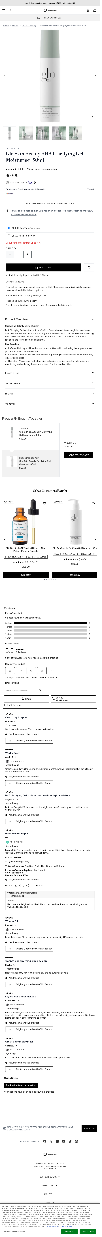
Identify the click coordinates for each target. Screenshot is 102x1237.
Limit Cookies (88, 1231)
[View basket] (95, 10)
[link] (88, 10)
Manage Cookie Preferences (50, 1163)
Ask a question (49, 169)
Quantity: (11, 248)
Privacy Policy (52, 1226)
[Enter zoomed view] (92, 117)
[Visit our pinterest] (76, 1141)
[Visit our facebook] (44, 1141)
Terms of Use (66, 1226)
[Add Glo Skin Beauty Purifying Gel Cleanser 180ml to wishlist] (94, 503)
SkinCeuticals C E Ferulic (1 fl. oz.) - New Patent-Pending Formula (26, 549)
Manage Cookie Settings (14, 1231)
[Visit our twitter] (51, 1141)
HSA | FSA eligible (18, 182)
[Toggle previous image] (5, 76)
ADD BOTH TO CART (79, 455)
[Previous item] (5, 540)
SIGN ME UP (89, 1128)
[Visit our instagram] (57, 1141)
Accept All (69, 1231)
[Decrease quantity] (10, 254)
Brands (15, 25)
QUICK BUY (26, 575)
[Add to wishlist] (89, 267)
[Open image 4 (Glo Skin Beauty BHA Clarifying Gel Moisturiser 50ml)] (59, 133)
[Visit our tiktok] (70, 1141)
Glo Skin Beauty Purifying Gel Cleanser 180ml (75, 548)
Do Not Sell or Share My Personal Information (50, 1167)
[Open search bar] (10, 10)
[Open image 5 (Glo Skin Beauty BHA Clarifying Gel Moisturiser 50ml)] (75, 133)
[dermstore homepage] (50, 10)
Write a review (33, 169)
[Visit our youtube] (64, 1141)
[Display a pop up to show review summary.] (37, 562)
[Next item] (95, 540)
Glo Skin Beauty (29, 25)
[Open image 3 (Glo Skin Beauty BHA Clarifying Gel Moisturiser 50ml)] (42, 133)
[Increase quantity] (27, 254)
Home (6, 25)
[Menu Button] (3, 10)
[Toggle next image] (95, 76)
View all (90, 189)
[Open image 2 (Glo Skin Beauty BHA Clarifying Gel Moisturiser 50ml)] (26, 133)
